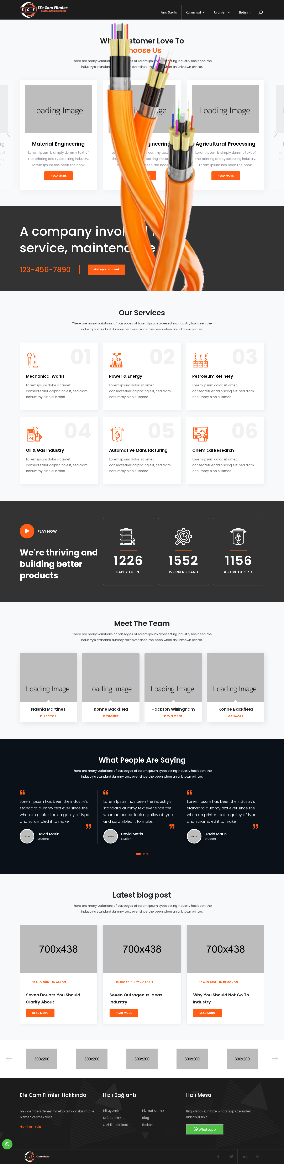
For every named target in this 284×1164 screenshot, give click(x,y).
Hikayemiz (111, 1110)
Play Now (47, 531)
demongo (183, 982)
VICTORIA (99, 982)
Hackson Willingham (173, 709)
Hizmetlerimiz (153, 1110)
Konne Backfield (111, 709)
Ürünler (220, 12)
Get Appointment (106, 269)
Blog (145, 1117)
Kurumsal (193, 12)
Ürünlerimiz (112, 1117)
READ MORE (77, 1013)
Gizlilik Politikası (115, 1124)
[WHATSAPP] (7, 1144)
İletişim (245, 12)
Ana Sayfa (169, 12)
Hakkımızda (30, 1126)
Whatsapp (207, 1129)
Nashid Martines (48, 709)
